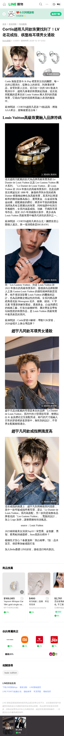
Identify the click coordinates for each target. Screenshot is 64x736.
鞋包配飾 (23, 24)
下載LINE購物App (9, 687)
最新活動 (23, 687)
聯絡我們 (47, 691)
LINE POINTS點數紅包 (11, 691)
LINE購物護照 (35, 687)
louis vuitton (11, 672)
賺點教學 (27, 691)
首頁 (4, 24)
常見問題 (37, 691)
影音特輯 (12, 24)
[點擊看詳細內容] (13, 583)
